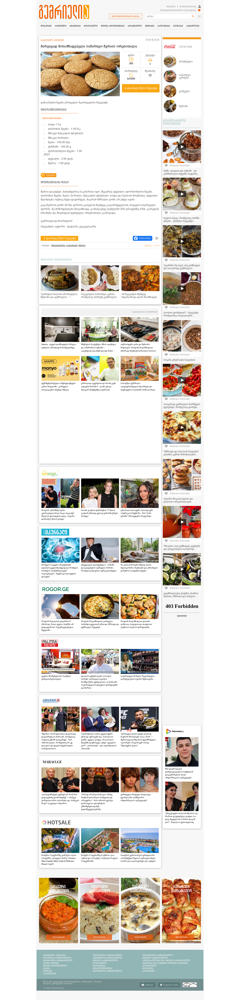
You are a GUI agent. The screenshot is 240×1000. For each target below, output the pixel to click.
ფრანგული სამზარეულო (157, 955)
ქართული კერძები (54, 955)
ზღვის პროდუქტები (55, 966)
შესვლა (171, 6)
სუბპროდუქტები (102, 968)
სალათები (99, 966)
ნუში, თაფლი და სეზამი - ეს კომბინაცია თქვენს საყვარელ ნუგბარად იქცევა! (182, 173)
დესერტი (147, 968)
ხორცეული (99, 963)
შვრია (82, 245)
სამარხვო (72, 245)
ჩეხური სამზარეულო (155, 958)
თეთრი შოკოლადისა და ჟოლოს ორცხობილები (178, 500)
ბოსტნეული (149, 966)
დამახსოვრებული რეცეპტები (178, 10)
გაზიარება (145, 238)
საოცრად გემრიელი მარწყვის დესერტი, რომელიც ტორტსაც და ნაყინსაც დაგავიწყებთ (182, 407)
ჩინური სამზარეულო (105, 960)
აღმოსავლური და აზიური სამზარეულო (166, 960)
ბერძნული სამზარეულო (107, 958)
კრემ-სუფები (51, 963)
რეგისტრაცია (188, 6)
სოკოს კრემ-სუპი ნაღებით (179, 360)
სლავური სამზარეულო (57, 958)
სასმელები (49, 973)
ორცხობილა (58, 245)
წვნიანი (47, 971)
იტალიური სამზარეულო (107, 955)
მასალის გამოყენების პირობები (57, 983)
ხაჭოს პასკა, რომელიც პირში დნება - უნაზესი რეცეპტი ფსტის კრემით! (181, 221)
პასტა (46, 968)
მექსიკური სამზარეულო (57, 960)
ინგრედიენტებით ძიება (126, 16)
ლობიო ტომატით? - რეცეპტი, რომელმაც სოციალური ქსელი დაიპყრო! (181, 315)
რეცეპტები (58, 937)
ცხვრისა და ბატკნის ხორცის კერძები (165, 963)
